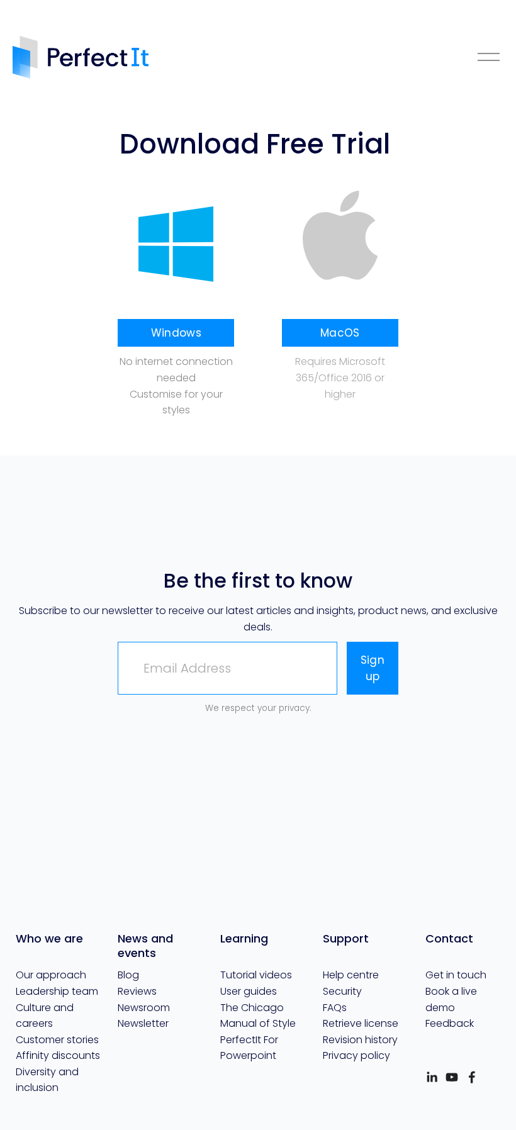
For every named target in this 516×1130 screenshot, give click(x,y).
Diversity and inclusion (47, 1080)
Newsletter (143, 1023)
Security (342, 991)
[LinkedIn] (431, 1077)
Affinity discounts (58, 1055)
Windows (176, 332)
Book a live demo (451, 999)
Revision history (360, 1039)
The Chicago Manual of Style (258, 1015)
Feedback (449, 1023)
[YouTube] (452, 1077)
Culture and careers (45, 1015)
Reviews (137, 991)
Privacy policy (356, 1055)
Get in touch (455, 975)
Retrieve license (360, 1023)
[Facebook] (472, 1077)
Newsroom (144, 1007)
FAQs (335, 1007)
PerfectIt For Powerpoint (249, 1047)
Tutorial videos (256, 975)
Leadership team (57, 991)
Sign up (372, 668)
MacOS (340, 332)
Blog (128, 975)
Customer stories (57, 1039)
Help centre (351, 975)
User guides (248, 991)
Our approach (51, 975)
